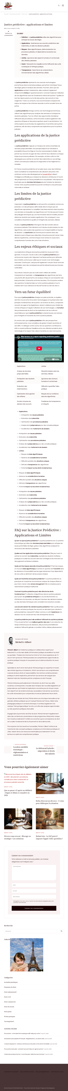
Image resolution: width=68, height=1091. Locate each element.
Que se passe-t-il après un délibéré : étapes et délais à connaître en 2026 (18, 792)
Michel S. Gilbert (23, 642)
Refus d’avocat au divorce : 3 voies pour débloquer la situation (50, 802)
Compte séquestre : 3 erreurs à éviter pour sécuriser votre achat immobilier (27, 1044)
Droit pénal (7, 1011)
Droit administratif (10, 992)
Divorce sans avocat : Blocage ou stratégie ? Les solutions (17, 837)
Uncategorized (9, 1021)
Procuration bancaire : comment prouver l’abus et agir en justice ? (24, 1049)
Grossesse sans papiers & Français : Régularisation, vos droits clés (24, 1038)
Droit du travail (9, 1007)
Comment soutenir (11, 1071)
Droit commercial (10, 1002)
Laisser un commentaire (8, 34)
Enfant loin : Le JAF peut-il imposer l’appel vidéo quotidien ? (49, 837)
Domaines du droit (10, 987)
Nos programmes (42, 1071)
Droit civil (8, 787)
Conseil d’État (47, 174)
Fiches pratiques (9, 1016)
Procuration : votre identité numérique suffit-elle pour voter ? (22, 1033)
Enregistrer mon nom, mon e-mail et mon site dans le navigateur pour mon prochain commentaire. (34, 902)
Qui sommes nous (27, 1071)
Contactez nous (57, 1071)
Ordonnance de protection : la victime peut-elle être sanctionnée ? (24, 1054)
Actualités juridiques (11, 982)
